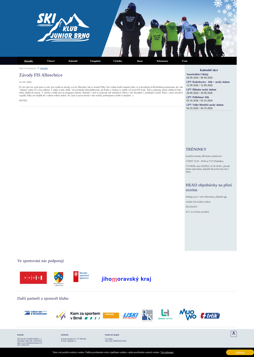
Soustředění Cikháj (197, 74)
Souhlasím (240, 352)
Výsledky (117, 61)
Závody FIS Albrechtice (40, 75)
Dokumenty (162, 61)
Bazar (140, 61)
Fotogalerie (95, 61)
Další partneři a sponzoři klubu (42, 298)
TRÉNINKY (196, 149)
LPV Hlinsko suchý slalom (201, 89)
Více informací (166, 352)
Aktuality (28, 61)
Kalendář (73, 61)
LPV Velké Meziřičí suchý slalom (205, 104)
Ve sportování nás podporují (40, 260)
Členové (51, 61)
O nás (184, 61)
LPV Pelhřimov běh (198, 97)
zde (225, 196)
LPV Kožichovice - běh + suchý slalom (208, 82)
